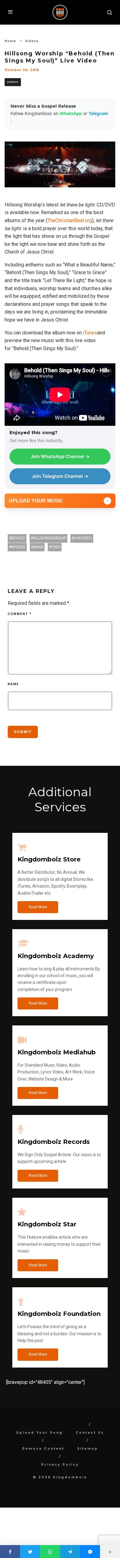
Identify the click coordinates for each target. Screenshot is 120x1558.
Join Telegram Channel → (60, 476)
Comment (20, 614)
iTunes (90, 333)
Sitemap (87, 1449)
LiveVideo (83, 538)
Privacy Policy (60, 1465)
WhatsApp (71, 113)
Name (13, 684)
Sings (38, 547)
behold (18, 538)
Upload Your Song (39, 1433)
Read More (38, 907)
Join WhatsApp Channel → (60, 456)
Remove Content (43, 1449)
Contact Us (90, 1433)
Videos (12, 82)
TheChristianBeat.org (69, 220)
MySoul (18, 547)
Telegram (98, 113)
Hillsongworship (49, 538)
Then (55, 547)
